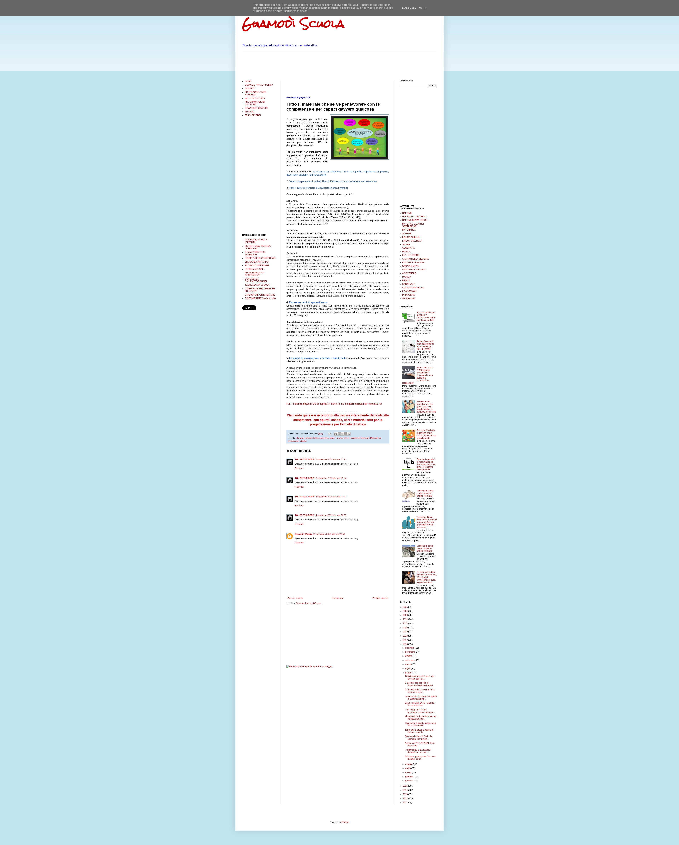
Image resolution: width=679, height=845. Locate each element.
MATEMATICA (409, 230)
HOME (248, 81)
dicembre (410, 648)
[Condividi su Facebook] (345, 434)
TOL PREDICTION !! (305, 459)
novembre (410, 652)
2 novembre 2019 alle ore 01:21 (331, 459)
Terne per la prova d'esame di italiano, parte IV (419, 731)
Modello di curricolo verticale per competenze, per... (420, 717)
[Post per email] (329, 433)
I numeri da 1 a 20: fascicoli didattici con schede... (418, 751)
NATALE (406, 280)
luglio (408, 668)
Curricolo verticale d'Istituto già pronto (312, 438)
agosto (408, 664)
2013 (405, 794)
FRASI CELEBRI (253, 115)
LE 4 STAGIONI (409, 291)
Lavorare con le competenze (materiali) (352, 438)
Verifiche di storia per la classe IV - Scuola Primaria (425, 493)
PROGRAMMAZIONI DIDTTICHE (255, 103)
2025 (405, 607)
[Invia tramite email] (335, 434)
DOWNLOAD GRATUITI (256, 108)
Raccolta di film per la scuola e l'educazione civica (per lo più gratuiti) (426, 316)
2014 (405, 790)
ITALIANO (407, 213)
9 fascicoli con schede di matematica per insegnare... (419, 684)
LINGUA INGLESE (411, 237)
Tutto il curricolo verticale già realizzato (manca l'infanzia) (318, 188)
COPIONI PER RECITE (413, 288)
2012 (405, 798)
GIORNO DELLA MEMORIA (415, 259)
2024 (405, 611)
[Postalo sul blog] (339, 434)
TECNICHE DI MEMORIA (257, 265)
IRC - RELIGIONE (410, 255)
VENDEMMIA (408, 298)
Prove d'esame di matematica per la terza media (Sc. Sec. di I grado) (425, 345)
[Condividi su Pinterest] (349, 434)
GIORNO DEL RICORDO (414, 269)
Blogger (345, 822)
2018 (405, 636)
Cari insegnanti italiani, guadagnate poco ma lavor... (420, 710)
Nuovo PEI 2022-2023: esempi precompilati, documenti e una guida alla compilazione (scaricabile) (417, 375)
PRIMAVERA (408, 295)
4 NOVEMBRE (409, 273)
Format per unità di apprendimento (308, 302)
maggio (409, 764)
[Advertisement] (306, 65)
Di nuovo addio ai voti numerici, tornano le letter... (420, 690)
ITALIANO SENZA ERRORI (415, 220)
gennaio (409, 781)
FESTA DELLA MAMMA (413, 262)
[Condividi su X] (342, 434)
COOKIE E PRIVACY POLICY (259, 85)
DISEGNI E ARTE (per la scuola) (260, 298)
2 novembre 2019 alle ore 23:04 (331, 478)
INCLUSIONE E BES (255, 98)
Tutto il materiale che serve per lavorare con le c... (419, 677)
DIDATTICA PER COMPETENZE (260, 258)
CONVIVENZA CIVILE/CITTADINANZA (256, 280)
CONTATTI (250, 88)
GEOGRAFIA (408, 248)
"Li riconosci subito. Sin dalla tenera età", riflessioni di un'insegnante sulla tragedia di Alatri (427, 577)
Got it (423, 8)
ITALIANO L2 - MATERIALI (414, 216)
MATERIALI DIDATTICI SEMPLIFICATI (413, 225)
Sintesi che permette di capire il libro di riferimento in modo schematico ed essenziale (333, 181)
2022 (405, 619)
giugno (409, 672)
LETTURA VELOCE (254, 269)
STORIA (406, 244)
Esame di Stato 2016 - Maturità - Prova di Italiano (420, 704)
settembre (410, 660)
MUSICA (406, 251)
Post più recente (295, 598)
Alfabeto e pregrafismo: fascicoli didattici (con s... (420, 757)
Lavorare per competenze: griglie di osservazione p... (421, 697)
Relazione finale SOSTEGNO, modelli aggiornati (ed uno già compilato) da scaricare (427, 522)
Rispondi (299, 468)
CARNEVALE (408, 284)
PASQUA (406, 277)
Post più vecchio (380, 598)
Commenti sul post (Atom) (308, 603)
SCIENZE (406, 233)
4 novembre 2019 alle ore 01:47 (331, 496)
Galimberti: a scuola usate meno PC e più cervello (420, 724)
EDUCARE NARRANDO (256, 262)
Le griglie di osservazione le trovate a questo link (317, 358)
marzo (408, 772)
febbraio (409, 776)
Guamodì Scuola (293, 23)
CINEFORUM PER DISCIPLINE (260, 295)
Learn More (409, 8)
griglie (332, 438)
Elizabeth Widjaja (303, 534)
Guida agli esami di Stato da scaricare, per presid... (418, 737)
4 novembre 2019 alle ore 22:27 (331, 515)
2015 (405, 786)
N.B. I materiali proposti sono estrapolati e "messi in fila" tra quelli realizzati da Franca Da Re (334, 403)
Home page (337, 598)
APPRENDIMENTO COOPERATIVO (254, 273)
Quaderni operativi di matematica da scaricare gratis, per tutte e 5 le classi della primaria (426, 464)
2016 (405, 644)
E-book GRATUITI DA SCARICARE (255, 253)
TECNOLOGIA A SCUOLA (257, 285)
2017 (405, 640)
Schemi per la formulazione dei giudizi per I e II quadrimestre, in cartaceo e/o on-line (426, 406)
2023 (405, 615)
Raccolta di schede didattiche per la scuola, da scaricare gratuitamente (426, 434)
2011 (405, 802)
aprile (408, 768)
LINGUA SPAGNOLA (412, 241)
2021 (405, 623)
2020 (405, 627)
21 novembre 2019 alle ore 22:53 (329, 534)
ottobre (409, 656)
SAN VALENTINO (410, 266)
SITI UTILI (249, 111)
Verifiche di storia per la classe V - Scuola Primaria (425, 548)
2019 (405, 632)
